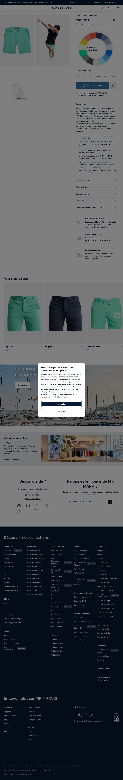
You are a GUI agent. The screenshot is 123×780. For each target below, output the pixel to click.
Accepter (61, 404)
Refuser (61, 411)
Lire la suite (65, 397)
